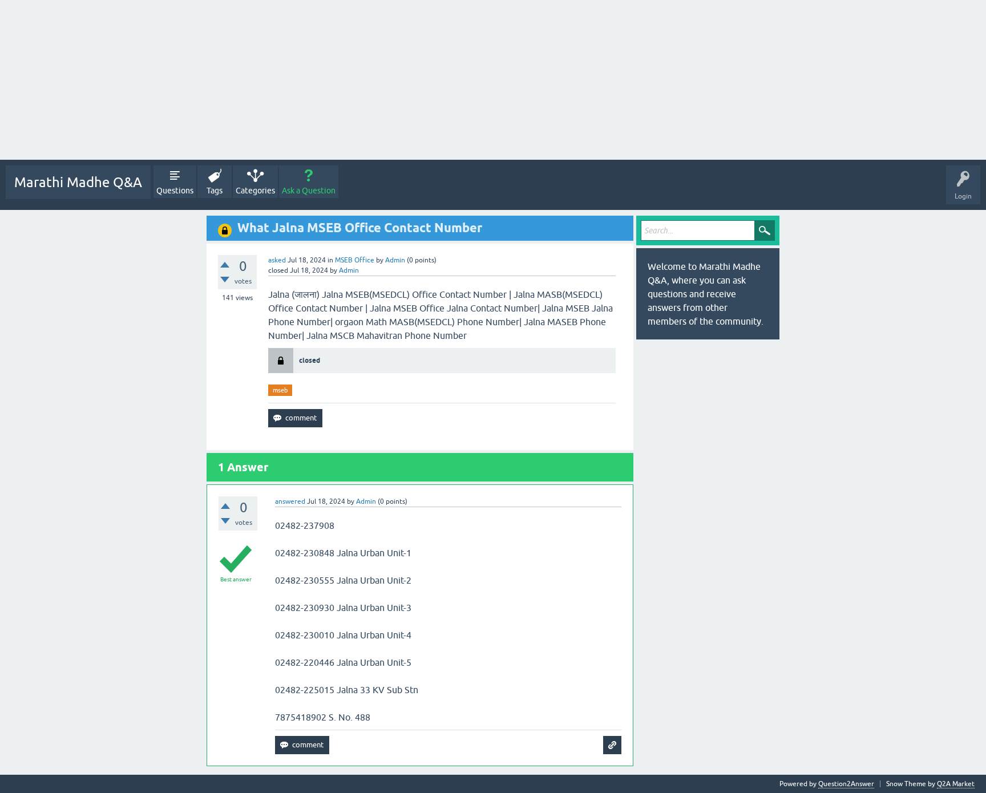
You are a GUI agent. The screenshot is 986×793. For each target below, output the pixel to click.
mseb (280, 390)
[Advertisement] (342, 80)
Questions (174, 190)
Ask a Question (309, 190)
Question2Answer (846, 784)
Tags (215, 190)
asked (277, 260)
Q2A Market (956, 784)
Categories (255, 190)
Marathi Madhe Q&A (78, 182)
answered (290, 501)
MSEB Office (354, 260)
